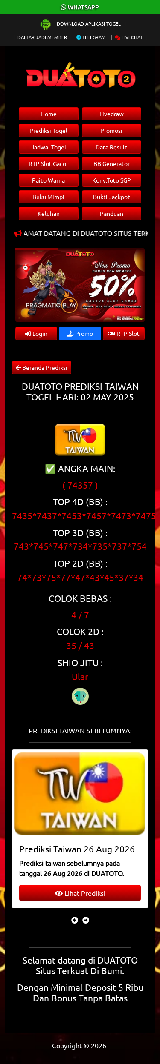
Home (49, 113)
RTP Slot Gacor (48, 163)
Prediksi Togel (48, 130)
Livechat (131, 37)
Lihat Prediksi (84, 893)
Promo (83, 333)
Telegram (93, 37)
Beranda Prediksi (44, 367)
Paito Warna (48, 180)
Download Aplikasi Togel (88, 23)
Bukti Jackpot (111, 196)
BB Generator (111, 163)
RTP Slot (127, 333)
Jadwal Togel (48, 147)
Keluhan (49, 213)
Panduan (111, 213)
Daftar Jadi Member (42, 37)
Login (39, 333)
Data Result (111, 147)
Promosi (111, 130)
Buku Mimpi (48, 196)
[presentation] (74, 920)
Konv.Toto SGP (111, 180)
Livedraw (111, 113)
